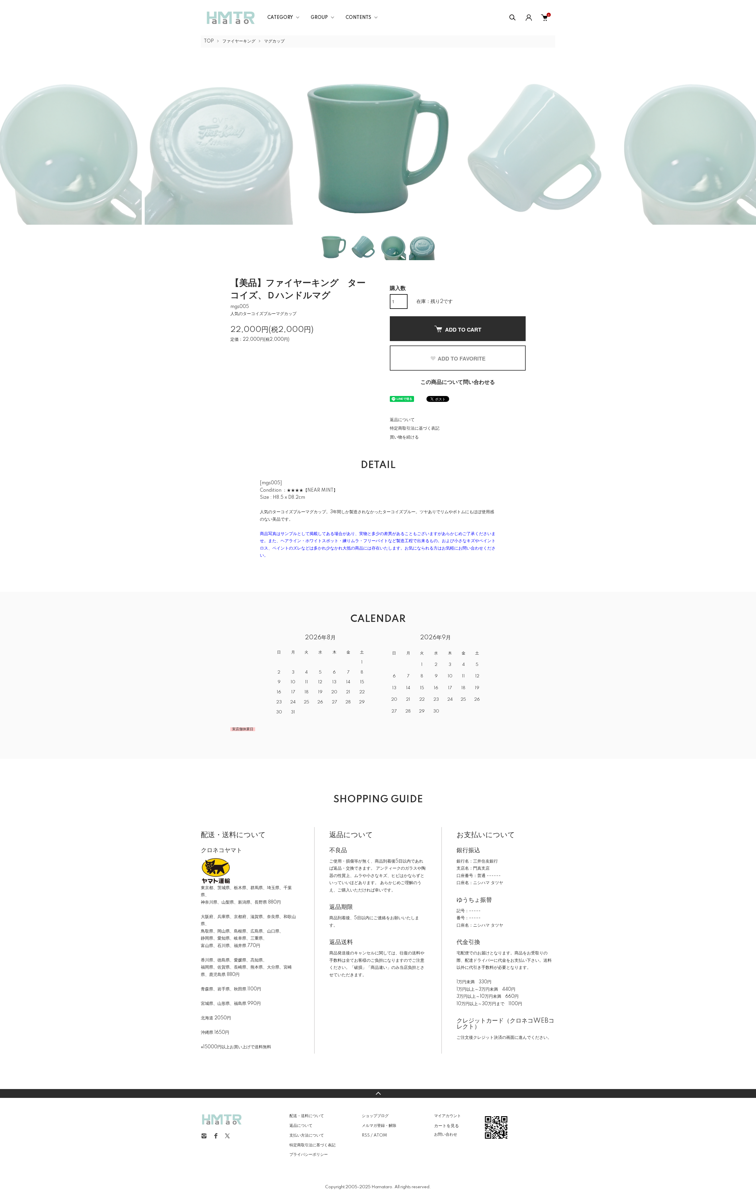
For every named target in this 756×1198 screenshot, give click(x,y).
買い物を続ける (404, 437)
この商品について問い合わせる (458, 382)
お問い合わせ (445, 1134)
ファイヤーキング (238, 41)
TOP (209, 41)
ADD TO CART (463, 329)
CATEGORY (280, 17)
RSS (366, 1135)
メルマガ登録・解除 (379, 1126)
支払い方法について (306, 1135)
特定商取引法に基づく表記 (414, 428)
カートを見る (446, 1125)
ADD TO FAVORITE (461, 358)
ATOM (380, 1135)
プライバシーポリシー (308, 1155)
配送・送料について (306, 1116)
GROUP (319, 17)
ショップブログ (375, 1116)
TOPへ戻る (378, 1093)
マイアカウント (447, 1116)
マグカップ (274, 41)
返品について (402, 420)
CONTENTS (358, 17)
